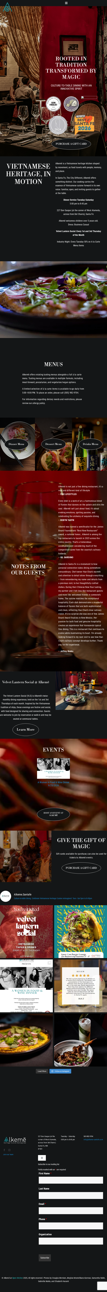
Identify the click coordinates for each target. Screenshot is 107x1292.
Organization (45, 1234)
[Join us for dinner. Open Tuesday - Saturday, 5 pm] (26, 1040)
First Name (45, 1173)
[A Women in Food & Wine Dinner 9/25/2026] (53, 768)
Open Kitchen (17, 1278)
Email (42, 1203)
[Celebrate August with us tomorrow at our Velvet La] (26, 931)
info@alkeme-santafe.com (93, 1139)
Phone (43, 1219)
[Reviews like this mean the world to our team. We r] (80, 985)
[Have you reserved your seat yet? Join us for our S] (26, 985)
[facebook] (4, 1150)
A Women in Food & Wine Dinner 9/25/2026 (53, 784)
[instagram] (9, 1150)
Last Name (44, 1188)
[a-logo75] (7, 2)
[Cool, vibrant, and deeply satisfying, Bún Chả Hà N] (80, 1040)
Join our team (8, 1154)
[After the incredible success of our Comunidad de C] (80, 931)
